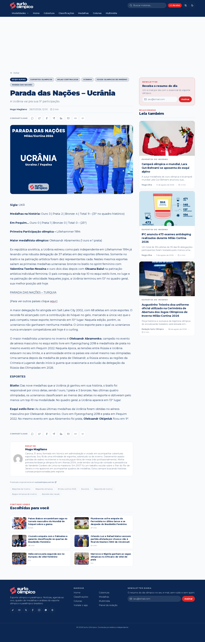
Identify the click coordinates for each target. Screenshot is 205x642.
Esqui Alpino (19, 79)
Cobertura (49, 13)
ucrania (87, 79)
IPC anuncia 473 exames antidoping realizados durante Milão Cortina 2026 (166, 238)
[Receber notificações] (185, 5)
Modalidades (19, 13)
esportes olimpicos (41, 79)
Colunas (97, 13)
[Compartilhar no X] (39, 118)
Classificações (66, 13)
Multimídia (111, 13)
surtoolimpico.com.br (44, 482)
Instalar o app (81, 605)
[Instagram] (39, 610)
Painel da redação (108, 605)
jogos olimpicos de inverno (112, 79)
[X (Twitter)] (26, 610)
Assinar (185, 99)
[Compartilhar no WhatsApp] (32, 118)
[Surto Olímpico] (21, 5)
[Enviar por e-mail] (68, 118)
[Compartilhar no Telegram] (54, 118)
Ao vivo (176, 5)
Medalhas (83, 13)
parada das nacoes (22, 85)
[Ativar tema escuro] (192, 5)
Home (36, 13)
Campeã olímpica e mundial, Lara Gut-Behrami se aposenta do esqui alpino (165, 167)
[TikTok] (12, 610)
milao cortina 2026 (67, 79)
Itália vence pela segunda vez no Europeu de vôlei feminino (46, 555)
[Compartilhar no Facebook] (47, 118)
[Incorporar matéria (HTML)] (83, 118)
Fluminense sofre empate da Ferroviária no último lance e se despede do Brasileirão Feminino (109, 521)
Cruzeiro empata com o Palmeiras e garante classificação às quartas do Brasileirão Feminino (48, 539)
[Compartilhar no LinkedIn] (61, 118)
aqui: (53, 301)
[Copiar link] (75, 118)
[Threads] (52, 610)
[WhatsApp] (45, 610)
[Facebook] (32, 610)
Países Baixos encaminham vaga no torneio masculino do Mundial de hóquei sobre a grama (47, 521)
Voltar (16, 73)
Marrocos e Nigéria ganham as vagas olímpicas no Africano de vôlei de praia (111, 557)
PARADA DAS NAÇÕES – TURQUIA (33, 292)
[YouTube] (19, 610)
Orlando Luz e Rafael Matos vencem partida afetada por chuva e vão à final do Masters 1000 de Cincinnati (111, 539)
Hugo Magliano (18, 109)
